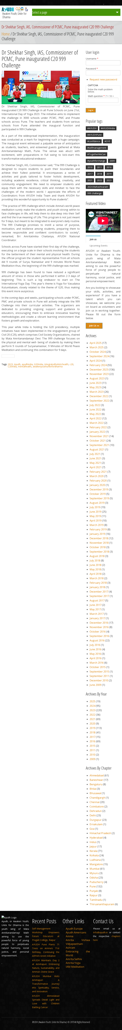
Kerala (93, 851)
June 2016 (95, 649)
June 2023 (95, 383)
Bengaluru (96, 784)
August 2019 (97, 503)
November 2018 (99, 543)
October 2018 (98, 547)
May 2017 (95, 609)
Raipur (94, 895)
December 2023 (99, 369)
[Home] (15, 10)
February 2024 (98, 365)
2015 (92, 746)
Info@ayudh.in (100, 932)
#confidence (93, 141)
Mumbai (94, 868)
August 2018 (97, 556)
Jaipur (93, 846)
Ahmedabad (97, 775)
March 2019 (97, 525)
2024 (92, 706)
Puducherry (96, 882)
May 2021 (95, 463)
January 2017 (97, 618)
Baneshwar (96, 780)
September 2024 (99, 356)
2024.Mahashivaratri (97, 186)
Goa (92, 828)
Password (92, 69)
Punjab (94, 891)
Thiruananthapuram (102, 904)
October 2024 (98, 352)
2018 (99, 173)
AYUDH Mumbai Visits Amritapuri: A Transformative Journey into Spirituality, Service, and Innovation (45, 984)
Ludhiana (95, 860)
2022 (99, 180)
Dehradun (96, 811)
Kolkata (94, 855)
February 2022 (98, 427)
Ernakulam (96, 824)
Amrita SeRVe (74, 959)
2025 (92, 701)
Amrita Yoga (73, 963)
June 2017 (95, 605)
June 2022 (95, 409)
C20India (12, 366)
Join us (93, 239)
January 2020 (97, 485)
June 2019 (95, 511)
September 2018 (99, 551)
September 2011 (99, 676)
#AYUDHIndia (108, 128)
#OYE (107, 141)
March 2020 (97, 476)
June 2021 (95, 458)
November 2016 (99, 627)
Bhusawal (95, 793)
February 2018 (98, 582)
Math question (96, 96)
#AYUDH (91, 128)
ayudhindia (27, 364)
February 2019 (98, 529)
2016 (109, 167)
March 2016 (97, 662)
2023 (10, 364)
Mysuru (94, 873)
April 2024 (96, 360)
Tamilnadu (96, 900)
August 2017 (97, 600)
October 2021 (98, 440)
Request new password (103, 79)
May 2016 (95, 654)
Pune (93, 886)
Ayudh (17, 364)
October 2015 (98, 667)
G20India (38, 364)
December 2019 (99, 489)
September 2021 (99, 445)
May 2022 (95, 414)
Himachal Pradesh (100, 833)
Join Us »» (94, 325)
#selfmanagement (96, 147)
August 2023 (97, 378)
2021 (89, 180)
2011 (99, 167)
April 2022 (96, 418)
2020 (92, 723)
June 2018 (95, 565)
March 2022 (97, 423)
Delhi (93, 815)
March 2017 (97, 614)
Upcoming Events (99, 245)
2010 (89, 167)
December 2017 (99, 591)
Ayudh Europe (74, 928)
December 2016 (99, 622)
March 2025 (97, 347)
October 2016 (98, 631)
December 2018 (99, 538)
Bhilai (93, 789)
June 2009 (95, 685)
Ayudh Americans (76, 932)
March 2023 (97, 392)
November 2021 (99, 436)
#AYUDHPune (94, 134)
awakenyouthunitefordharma (48, 366)
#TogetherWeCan (96, 154)
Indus (93, 842)
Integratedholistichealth (56, 364)
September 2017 (99, 596)
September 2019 (99, 498)
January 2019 (97, 534)
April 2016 (96, 658)
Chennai (94, 802)
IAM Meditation (75, 966)
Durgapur (96, 820)
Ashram (70, 947)
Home (6, 34)
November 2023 (99, 374)
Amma (69, 936)
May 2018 (95, 569)
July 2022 (95, 405)
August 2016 (97, 640)
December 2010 (99, 680)
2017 (89, 173)
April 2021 (96, 467)
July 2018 (95, 560)
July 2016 (95, 645)
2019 (109, 173)
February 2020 (98, 480)
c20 (71, 364)
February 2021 (98, 471)
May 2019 (95, 516)
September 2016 (99, 636)
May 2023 (95, 387)
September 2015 (99, 671)
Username (92, 59)
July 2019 (95, 507)
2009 (112, 160)
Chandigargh (97, 797)
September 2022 (99, 400)
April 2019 (96, 520)
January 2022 (97, 431)
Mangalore (96, 864)
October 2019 (98, 494)
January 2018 (97, 587)
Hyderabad (96, 837)
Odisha (94, 877)
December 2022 (99, 396)
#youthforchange (96, 160)
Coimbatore (97, 806)
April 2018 (96, 574)
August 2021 (97, 449)
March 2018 (97, 578)
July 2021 (95, 454)
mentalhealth (24, 366)
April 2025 (96, 343)
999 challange (94, 193)
